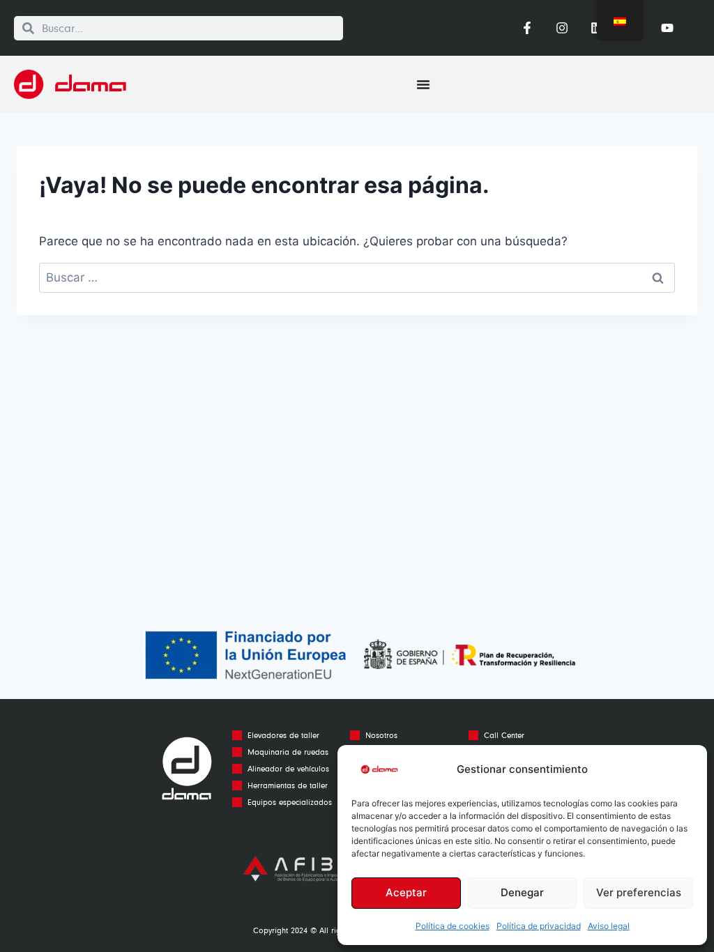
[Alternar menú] (423, 84)
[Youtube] (667, 27)
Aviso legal (609, 926)
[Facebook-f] (526, 27)
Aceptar (406, 892)
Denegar (522, 892)
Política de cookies (452, 926)
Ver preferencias (638, 892)
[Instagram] (562, 27)
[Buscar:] (357, 277)
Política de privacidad (538, 926)
